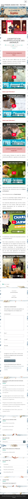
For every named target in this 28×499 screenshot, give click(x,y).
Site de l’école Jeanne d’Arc (8, 423)
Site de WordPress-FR (8, 472)
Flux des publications (8, 467)
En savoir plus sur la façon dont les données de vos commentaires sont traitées (14, 367)
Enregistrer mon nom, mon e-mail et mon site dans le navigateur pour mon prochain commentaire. (13, 355)
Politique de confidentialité (9, 452)
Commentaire (7, 314)
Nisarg (14, 497)
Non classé (6, 284)
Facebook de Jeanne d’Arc (8, 426)
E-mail (6, 339)
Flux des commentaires (9, 469)
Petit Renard (17, 45)
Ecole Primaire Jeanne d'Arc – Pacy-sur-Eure (13, 5)
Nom (5, 333)
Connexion (6, 464)
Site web (6, 345)
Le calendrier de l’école (8, 429)
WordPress (19, 496)
